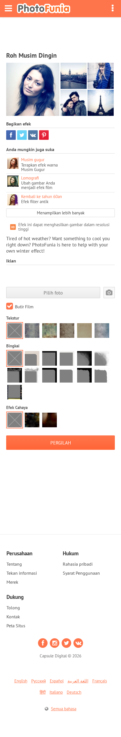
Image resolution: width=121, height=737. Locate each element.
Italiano (56, 692)
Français (99, 681)
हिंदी (43, 692)
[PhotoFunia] (43, 8)
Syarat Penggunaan (81, 573)
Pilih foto (53, 292)
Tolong (13, 607)
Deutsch (74, 692)
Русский (38, 681)
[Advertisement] (60, 33)
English (20, 681)
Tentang (14, 564)
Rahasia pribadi (78, 564)
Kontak (13, 616)
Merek (12, 582)
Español (57, 681)
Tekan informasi (21, 573)
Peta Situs (15, 625)
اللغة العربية (78, 681)
